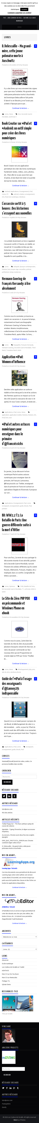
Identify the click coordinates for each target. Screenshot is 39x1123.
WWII (19, 350)
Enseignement (24, 191)
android (16, 194)
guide (22, 506)
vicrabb (10, 1013)
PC (8, 194)
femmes (25, 415)
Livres (7, 114)
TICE (3, 1013)
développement (23, 669)
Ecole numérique (7, 963)
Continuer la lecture (20, 108)
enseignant (5, 506)
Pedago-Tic (6, 981)
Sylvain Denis (6, 984)
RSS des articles (7, 812)
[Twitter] (4, 796)
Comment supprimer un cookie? (19, 13)
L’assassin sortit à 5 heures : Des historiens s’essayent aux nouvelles (17, 208)
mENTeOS (5, 970)
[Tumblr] (14, 796)
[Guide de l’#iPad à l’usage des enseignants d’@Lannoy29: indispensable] (19, 709)
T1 (23, 589)
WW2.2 (33, 589)
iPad (30, 191)
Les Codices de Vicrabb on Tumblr (13, 967)
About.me (5, 960)
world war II (12, 117)
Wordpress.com (7, 809)
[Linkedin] (9, 796)
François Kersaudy (27, 345)
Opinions (12, 586)
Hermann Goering (8, 348)
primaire (4, 508)
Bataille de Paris (29, 586)
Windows (22, 197)
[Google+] (14, 1088)
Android (7, 191)
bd (3, 589)
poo (33, 669)
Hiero (15, 1120)
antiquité (16, 266)
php (30, 669)
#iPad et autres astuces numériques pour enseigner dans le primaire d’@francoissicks (16, 434)
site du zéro (6, 672)
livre (19, 114)
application (5, 415)
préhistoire (5, 272)
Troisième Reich (11, 350)
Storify (4, 1107)
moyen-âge (15, 269)
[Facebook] (7, 1088)
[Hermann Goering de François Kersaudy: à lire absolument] (19, 304)
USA (10, 418)
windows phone (15, 672)
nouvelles (22, 269)
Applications (15, 191)
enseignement (30, 194)
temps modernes (15, 272)
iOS (3, 197)
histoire (4, 269)
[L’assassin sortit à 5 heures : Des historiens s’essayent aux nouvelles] (19, 229)
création (22, 194)
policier (28, 269)
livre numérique (13, 197)
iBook (26, 506)
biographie (17, 345)
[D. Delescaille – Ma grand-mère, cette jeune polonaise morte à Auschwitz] (19, 77)
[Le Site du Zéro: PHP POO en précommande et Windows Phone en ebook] (19, 629)
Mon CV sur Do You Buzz (10, 974)
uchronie (27, 589)
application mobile (16, 415)
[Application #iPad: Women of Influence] (19, 378)
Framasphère (6, 1104)
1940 (21, 586)
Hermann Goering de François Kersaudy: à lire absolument (16, 284)
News (11, 114)
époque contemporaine (27, 266)
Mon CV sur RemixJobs (9, 977)
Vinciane (25, 65)
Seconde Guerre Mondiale (22, 348)
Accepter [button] (24, 9)
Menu (20, 27)
